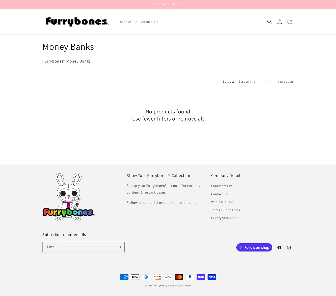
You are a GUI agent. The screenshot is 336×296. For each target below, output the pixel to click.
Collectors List (222, 186)
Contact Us (219, 194)
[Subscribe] (119, 247)
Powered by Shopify (180, 285)
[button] (128, 21)
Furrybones (160, 285)
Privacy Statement (224, 218)
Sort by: (228, 81)
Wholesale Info (222, 202)
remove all (191, 118)
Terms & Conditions (225, 210)
